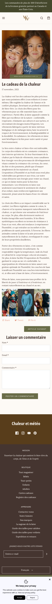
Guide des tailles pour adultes (26, 528)
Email (5, 355)
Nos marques (26, 520)
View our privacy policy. (26, 592)
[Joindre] (46, 554)
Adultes (26, 489)
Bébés (26, 476)
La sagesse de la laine (26, 524)
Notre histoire (26, 516)
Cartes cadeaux (26, 493)
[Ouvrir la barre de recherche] (41, 17)
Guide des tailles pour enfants (26, 532)
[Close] (49, 579)
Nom (5, 342)
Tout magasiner (26, 472)
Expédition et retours (26, 536)
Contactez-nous (26, 512)
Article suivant (37, 329)
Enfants (26, 484)
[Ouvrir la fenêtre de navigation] (3, 17)
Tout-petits (26, 480)
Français (25, 570)
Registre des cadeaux (26, 497)
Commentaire (9, 367)
